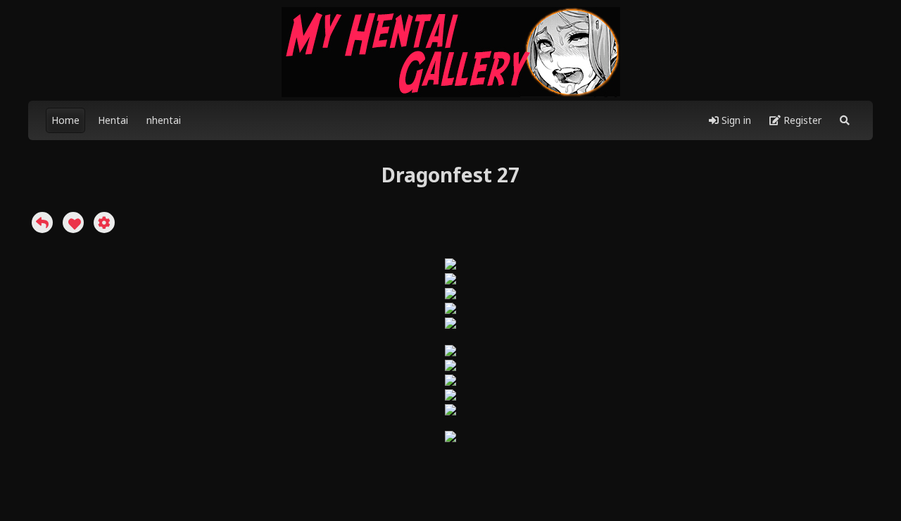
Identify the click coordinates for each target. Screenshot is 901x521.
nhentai (163, 120)
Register (801, 120)
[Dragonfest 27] (42, 222)
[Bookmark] (73, 222)
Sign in (735, 120)
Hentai (113, 120)
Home (65, 120)
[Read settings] (104, 222)
